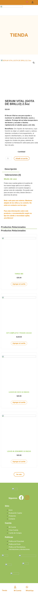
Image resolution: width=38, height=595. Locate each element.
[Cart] (27, 2)
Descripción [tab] (11, 169)
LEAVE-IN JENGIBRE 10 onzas (19, 451)
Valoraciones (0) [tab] (13, 175)
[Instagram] (27, 497)
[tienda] (3, 586)
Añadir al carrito (22, 158)
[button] (36, 10)
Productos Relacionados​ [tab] (13, 227)
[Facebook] (21, 497)
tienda (4, 590)
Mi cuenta (17, 590)
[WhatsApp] (27, 587)
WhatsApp (30, 590)
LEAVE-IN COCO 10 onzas (19, 392)
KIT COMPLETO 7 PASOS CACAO (19, 333)
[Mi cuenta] (15, 587)
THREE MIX (19, 274)
